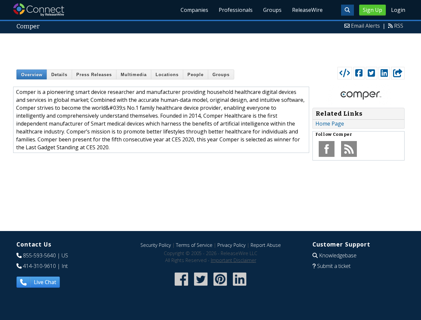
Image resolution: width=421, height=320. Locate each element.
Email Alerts (365, 25)
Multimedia (134, 74)
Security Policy (155, 245)
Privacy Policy (231, 245)
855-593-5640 (39, 255)
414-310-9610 (39, 266)
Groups (272, 10)
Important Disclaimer (233, 260)
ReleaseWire (307, 10)
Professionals (236, 10)
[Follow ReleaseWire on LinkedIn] (240, 286)
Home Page (329, 123)
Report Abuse (266, 245)
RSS (398, 25)
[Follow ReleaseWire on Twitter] (201, 286)
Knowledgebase (338, 255)
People (195, 74)
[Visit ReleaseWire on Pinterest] (220, 286)
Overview (31, 74)
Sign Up (372, 10)
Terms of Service (194, 245)
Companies (194, 10)
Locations (167, 74)
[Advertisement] (210, 49)
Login (398, 10)
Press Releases (94, 74)
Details (59, 74)
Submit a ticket (334, 266)
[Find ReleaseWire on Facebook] (181, 286)
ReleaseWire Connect (38, 9)
